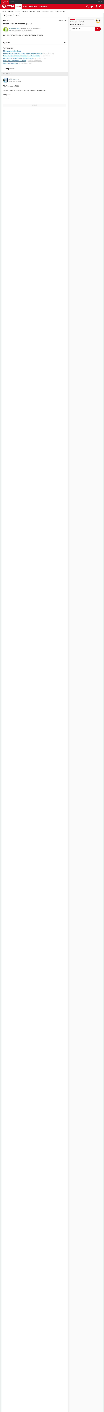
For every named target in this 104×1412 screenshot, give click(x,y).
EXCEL (38, 11)
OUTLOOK (32, 11)
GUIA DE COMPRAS (60, 11)
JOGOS (4, 11)
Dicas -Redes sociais (35, 61)
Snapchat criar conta (10, 63)
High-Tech (5, 2)
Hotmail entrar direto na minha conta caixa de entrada (22, 53)
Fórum (18, 6)
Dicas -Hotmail (48, 53)
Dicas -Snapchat (25, 63)
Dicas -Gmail (45, 56)
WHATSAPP (11, 11)
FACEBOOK (25, 11)
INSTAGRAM (45, 11)
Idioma (100, 2)
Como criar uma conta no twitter (14, 61)
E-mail (16, 15)
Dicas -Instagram (40, 58)
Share (8, 43)
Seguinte (61, 20)
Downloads (33, 6)
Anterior (7, 20)
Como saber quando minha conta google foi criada (21, 56)
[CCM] (8, 6)
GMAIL (51, 11)
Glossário (43, 6)
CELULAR (18, 11)
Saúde (12, 2)
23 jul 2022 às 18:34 (27, 30)
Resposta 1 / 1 (8, 73)
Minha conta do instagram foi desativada (18, 58)
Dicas (25, 6)
